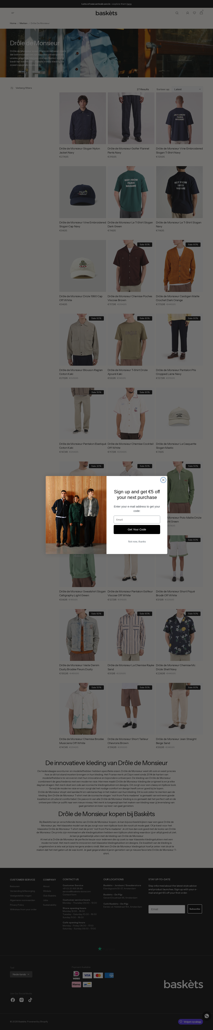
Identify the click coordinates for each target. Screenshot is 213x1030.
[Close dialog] (163, 480)
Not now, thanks (137, 541)
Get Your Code (137, 529)
